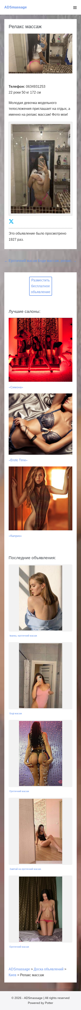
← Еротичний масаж (20, 261)
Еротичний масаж (19, 791)
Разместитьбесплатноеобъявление (40, 286)
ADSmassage (15, 7)
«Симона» (16, 387)
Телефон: (17, 86)
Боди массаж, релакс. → (57, 261)
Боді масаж (16, 713)
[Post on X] (11, 221)
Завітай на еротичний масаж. (25, 869)
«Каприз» (15, 535)
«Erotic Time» (18, 460)
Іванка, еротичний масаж (23, 635)
